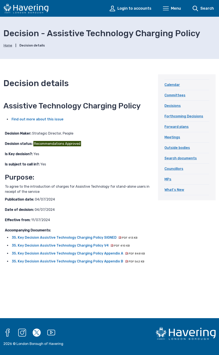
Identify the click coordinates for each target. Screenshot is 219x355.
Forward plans (176, 127)
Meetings (172, 137)
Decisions (172, 106)
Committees (174, 95)
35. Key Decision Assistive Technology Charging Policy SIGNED (75, 237)
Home (7, 45)
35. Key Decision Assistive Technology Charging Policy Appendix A (78, 253)
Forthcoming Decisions (183, 116)
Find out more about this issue (38, 119)
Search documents (180, 158)
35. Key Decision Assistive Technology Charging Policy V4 (71, 245)
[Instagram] (22, 333)
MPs (167, 179)
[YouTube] (51, 333)
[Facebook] (8, 333)
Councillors (173, 169)
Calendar (172, 85)
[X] (37, 333)
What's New (174, 190)
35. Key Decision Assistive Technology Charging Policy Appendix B (78, 261)
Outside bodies (177, 148)
